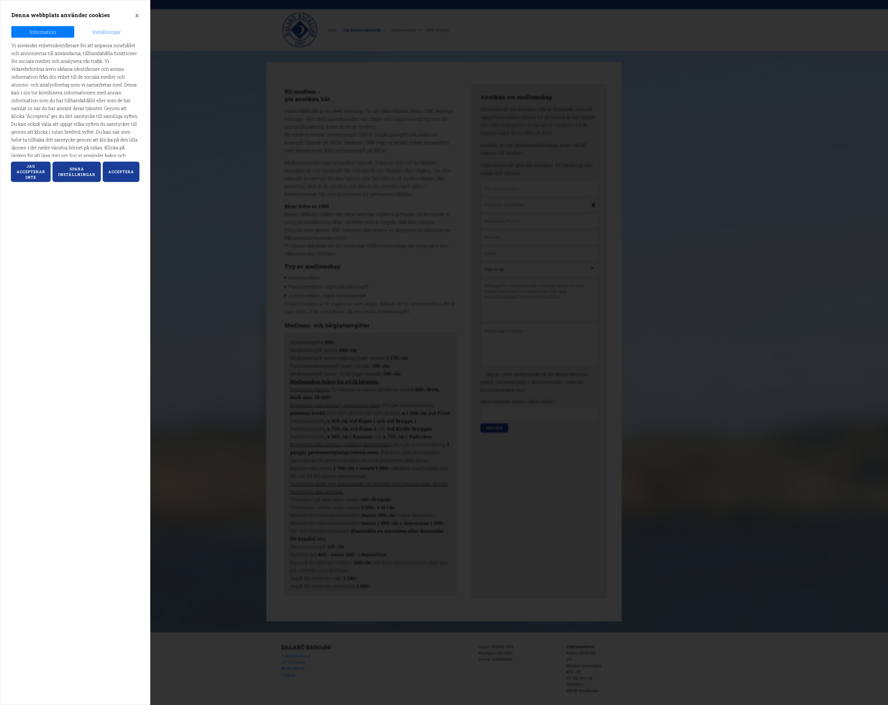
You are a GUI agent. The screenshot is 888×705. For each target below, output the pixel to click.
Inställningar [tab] (107, 32)
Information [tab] (43, 32)
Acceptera (121, 171)
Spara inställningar (76, 171)
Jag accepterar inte (30, 172)
